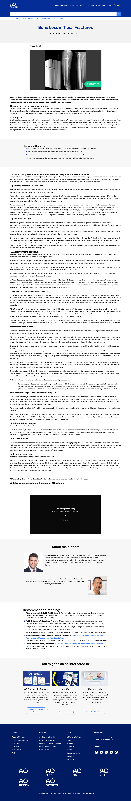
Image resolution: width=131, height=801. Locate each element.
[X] (106, 753)
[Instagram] (116, 752)
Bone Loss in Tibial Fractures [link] (52, 18)
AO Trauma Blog (34, 18)
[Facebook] (96, 753)
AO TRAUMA (14, 18)
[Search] (119, 14)
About (24, 18)
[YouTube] (111, 752)
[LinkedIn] (101, 752)
